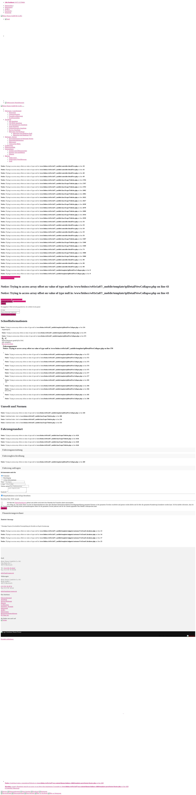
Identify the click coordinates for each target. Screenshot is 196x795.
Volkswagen (13, 157)
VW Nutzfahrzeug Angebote (18, 125)
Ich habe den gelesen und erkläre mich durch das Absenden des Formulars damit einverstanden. (40, 502)
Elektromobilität (10, 147)
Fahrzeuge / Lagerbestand (13, 111)
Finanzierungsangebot (19, 301)
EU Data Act (5, 615)
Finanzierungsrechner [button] (13, 513)
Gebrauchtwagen (14, 114)
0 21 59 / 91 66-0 (9, 568)
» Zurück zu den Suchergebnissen (10, 277)
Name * (3, 482)
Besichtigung (7, 478)
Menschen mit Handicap (16, 131)
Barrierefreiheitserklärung (9, 613)
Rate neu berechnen (7, 344)
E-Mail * (3, 484)
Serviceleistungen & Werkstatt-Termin (21, 138)
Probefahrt (6, 476)
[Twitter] (4, 620)
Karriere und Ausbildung (17, 152)
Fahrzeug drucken (17, 299)
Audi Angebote (14, 126)
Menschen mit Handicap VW (22, 135)
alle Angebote (13, 121)
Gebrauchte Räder (15, 144)
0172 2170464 (15, 2)
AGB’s (3, 610)
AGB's (7, 9)
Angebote (8, 119)
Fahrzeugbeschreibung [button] (13, 456)
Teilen (3, 303)
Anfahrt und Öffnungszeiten (18, 151)
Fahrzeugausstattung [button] (12, 450)
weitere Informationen (9, 480)
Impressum (8, 7)
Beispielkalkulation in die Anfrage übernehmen (16, 495)
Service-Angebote (14, 130)
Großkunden (9, 145)
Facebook (8, 11)
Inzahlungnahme (14, 118)
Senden (4, 508)
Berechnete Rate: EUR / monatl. (10, 499)
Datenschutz (9, 5)
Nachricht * (4, 492)
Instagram (8, 12)
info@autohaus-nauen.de (9, 591)
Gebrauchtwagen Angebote (17, 128)
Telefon (5, 486)
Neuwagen (12, 112)
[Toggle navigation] (23, 106)
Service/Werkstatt (6, 601)
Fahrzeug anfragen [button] (6, 299)
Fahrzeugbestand (6, 598)
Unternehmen (9, 149)
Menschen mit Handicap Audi (22, 133)
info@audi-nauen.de (7, 573)
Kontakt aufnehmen (7, 639)
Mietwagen (12, 142)
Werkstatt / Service (11, 137)
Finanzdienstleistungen (16, 140)
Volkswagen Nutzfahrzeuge (18, 159)
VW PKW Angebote (15, 123)
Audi (10, 161)
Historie (11, 154)
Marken (7, 156)
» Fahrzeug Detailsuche (7, 278)
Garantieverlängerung (16, 116)
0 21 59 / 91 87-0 (6, 586)
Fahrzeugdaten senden (8, 314)
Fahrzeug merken (7, 301)
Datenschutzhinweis (20, 502)
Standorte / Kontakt (7, 606)
